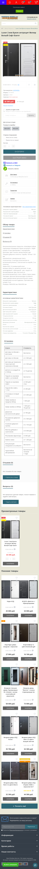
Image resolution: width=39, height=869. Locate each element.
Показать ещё (20, 806)
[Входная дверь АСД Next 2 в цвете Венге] (10, 771)
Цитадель (16, 90)
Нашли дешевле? (8, 105)
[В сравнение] (16, 521)
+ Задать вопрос (11, 502)
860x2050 (7, 128)
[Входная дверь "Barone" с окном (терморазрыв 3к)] (29, 676)
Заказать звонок (31, 19)
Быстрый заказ (19, 158)
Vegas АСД (10, 601)
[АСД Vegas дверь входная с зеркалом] (10, 633)
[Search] (36, 23)
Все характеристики (29, 207)
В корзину (19, 151)
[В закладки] (16, 518)
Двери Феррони (9, 28)
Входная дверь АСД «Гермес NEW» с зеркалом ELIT (28, 785)
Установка (14, 182)
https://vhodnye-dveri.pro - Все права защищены (19, 858)
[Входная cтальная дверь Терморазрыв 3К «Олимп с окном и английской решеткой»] (10, 676)
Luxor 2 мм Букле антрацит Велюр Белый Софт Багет (10, 543)
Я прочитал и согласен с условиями (20, 830)
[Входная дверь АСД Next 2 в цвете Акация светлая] (29, 725)
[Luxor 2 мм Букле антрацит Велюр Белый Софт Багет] (10, 529)
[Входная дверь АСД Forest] (10, 725)
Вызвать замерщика (11, 864)
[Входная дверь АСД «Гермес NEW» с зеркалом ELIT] (29, 771)
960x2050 (15, 128)
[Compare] (35, 84)
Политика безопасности (16, 830)
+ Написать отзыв (11, 477)
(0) (18, 85)
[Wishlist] (29, 84)
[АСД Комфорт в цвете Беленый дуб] (29, 633)
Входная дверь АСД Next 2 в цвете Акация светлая (28, 739)
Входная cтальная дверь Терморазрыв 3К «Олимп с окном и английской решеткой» (10, 692)
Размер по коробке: (9, 125)
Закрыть (19, 11)
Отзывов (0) (7, 237)
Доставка (13, 174)
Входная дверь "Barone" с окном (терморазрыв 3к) (28, 690)
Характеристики (9, 229)
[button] (16, 2)
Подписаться (31, 826)
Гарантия (13, 190)
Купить (31, 115)
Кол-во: (5, 143)
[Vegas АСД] (10, 589)
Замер (12, 198)
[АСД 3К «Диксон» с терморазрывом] (29, 589)
